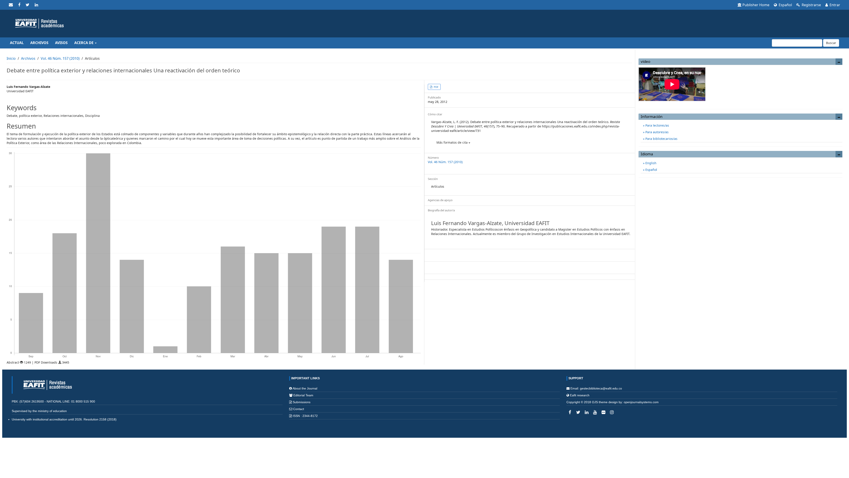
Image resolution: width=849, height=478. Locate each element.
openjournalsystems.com (641, 402)
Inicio (11, 58)
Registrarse (811, 4)
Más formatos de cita (452, 142)
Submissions (301, 402)
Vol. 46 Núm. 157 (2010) (60, 58)
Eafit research (579, 395)
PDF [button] (435, 87)
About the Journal (305, 388)
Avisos (61, 42)
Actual (17, 42)
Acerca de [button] (84, 42)
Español (785, 4)
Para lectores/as (656, 125)
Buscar (831, 43)
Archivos (39, 42)
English (650, 163)
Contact (298, 409)
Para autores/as (656, 132)
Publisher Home (755, 4)
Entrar (834, 4)
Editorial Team (303, 395)
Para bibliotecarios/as (660, 139)
